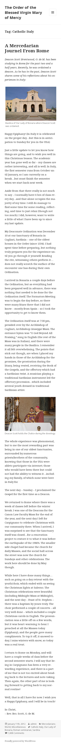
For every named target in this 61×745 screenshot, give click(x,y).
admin (33, 723)
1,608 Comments (16, 733)
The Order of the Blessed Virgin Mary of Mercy (23, 12)
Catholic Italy (37, 727)
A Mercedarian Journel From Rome (27, 48)
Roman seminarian (22, 730)
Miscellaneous (19, 727)
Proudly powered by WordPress (20, 741)
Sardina (36, 730)
